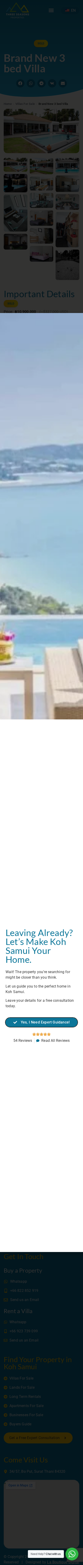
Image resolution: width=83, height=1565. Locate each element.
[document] (41, 782)
